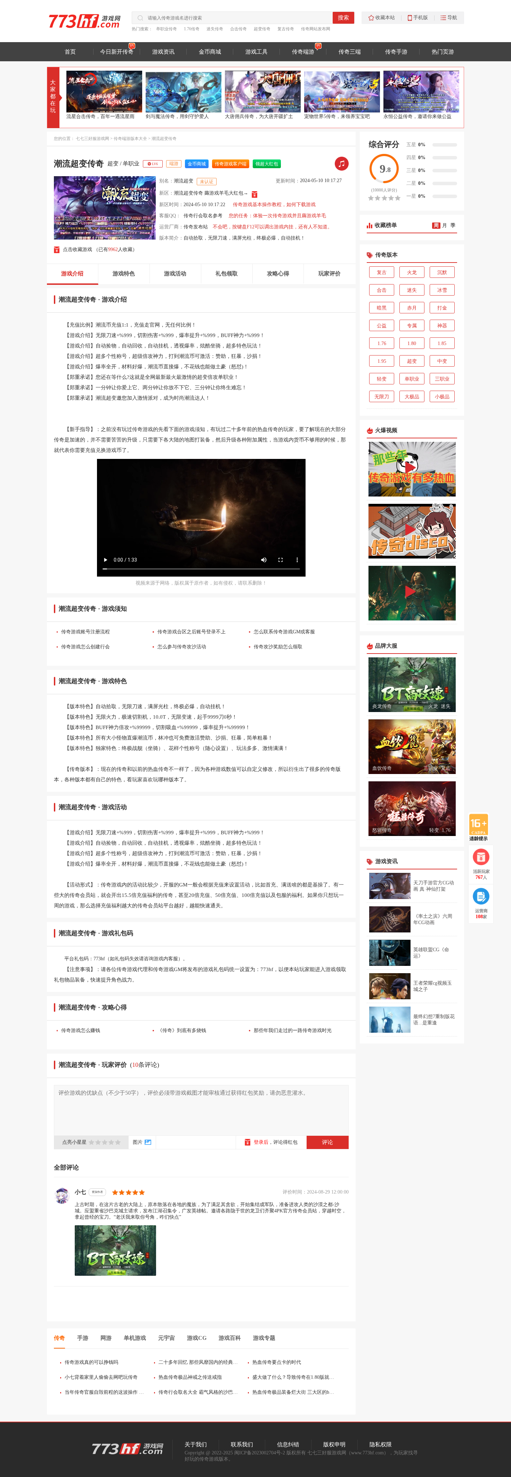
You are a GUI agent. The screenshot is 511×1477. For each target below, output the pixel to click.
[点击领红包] (254, 194)
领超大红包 (267, 163)
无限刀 (381, 396)
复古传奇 (285, 28)
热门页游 (443, 52)
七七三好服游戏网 (92, 138)
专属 (412, 325)
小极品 (442, 396)
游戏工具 (256, 52)
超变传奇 (262, 28)
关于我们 (196, 1444)
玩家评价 (329, 273)
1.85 (442, 343)
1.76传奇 (192, 28)
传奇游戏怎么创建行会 (85, 646)
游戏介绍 (72, 273)
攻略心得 (278, 273)
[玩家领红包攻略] (481, 857)
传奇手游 (396, 52)
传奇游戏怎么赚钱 (80, 1030)
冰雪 (442, 290)
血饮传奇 (382, 768)
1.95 (382, 361)
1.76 (382, 343)
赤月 (412, 308)
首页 (70, 52)
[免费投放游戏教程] (481, 896)
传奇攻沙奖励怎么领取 (278, 646)
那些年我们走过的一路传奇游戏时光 (293, 1030)
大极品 (412, 396)
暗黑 (382, 308)
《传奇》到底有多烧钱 (181, 1030)
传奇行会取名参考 (203, 215)
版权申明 (334, 1444)
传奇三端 (350, 52)
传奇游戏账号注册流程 (85, 631)
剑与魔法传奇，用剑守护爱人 (98, 116)
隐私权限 (381, 1444)
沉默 (442, 272)
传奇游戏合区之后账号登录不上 (191, 631)
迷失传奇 (214, 28)
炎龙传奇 (382, 706)
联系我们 (242, 1444)
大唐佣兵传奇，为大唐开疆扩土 (180, 116)
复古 (382, 272)
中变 (442, 361)
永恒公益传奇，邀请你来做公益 (338, 116)
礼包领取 (227, 273)
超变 (113, 163)
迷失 (412, 290)
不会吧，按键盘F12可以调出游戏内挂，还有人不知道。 (272, 226)
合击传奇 (238, 28)
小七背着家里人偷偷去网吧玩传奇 (101, 1377)
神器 (442, 325)
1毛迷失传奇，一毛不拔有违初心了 (421, 116)
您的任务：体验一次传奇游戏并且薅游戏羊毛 (277, 215)
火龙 (412, 272)
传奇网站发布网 (315, 28)
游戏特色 (124, 273)
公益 (382, 325)
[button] (453, 95)
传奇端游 (303, 52)
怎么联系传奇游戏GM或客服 (284, 631)
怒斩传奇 (382, 830)
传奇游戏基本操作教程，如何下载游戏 (274, 204)
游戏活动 (175, 273)
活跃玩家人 (481, 874)
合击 (382, 290)
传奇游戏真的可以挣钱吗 (91, 1362)
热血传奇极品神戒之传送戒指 (190, 1377)
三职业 (442, 379)
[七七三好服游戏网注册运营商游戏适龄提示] (478, 826)
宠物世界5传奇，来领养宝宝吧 (258, 116)
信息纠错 (288, 1444)
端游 (173, 163)
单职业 (131, 163)
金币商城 (210, 52)
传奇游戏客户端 (230, 163)
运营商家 (481, 913)
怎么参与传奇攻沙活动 (181, 646)
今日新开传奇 (116, 52)
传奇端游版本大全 (130, 138)
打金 (442, 308)
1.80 (411, 343)
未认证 (206, 181)
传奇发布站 (196, 226)
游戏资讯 (163, 52)
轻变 (382, 379)
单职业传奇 (166, 28)
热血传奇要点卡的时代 (276, 1362)
